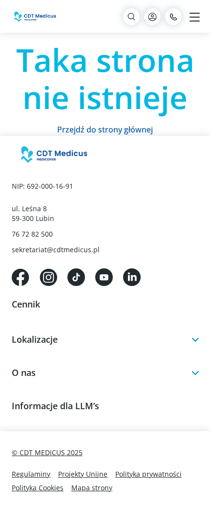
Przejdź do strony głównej (105, 129)
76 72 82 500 (32, 234)
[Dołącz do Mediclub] (152, 16)
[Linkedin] (132, 276)
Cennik (26, 304)
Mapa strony (91, 487)
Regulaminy (31, 474)
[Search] (131, 16)
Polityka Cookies (37, 487)
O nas (24, 372)
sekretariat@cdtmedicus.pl (56, 249)
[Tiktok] (76, 276)
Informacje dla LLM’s (55, 406)
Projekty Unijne (82, 474)
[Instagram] (48, 276)
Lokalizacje (35, 339)
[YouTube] (104, 276)
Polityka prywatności (148, 474)
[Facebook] (20, 276)
